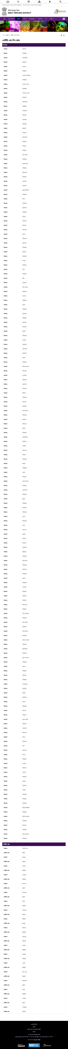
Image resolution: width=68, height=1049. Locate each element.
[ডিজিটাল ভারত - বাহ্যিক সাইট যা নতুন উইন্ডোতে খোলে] (58, 15)
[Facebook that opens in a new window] (61, 35)
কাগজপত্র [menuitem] (40, 19)
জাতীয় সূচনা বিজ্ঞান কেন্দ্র (19, 1036)
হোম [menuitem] (4, 19)
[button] (64, 19)
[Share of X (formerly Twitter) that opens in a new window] (64, 35)
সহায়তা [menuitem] (34, 1027)
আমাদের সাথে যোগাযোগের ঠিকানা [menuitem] (34, 1029)
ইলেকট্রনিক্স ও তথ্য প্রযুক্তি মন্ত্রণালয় (41, 1036)
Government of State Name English (32, 5)
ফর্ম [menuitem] (46, 19)
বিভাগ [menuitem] (24, 19)
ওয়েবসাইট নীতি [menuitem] (34, 1024)
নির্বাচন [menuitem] (51, 19)
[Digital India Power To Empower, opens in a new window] (47, 1045)
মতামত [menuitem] (34, 1032)
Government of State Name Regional (12, 5)
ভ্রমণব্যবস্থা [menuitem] (32, 19)
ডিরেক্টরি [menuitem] (18, 19)
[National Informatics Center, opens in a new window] (34, 1045)
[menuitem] (7, 1)
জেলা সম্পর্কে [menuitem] (10, 19)
